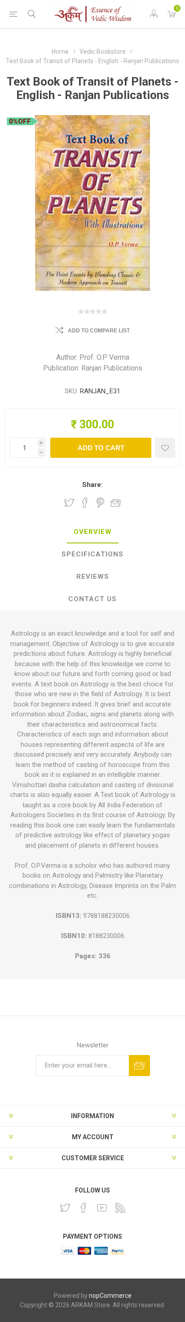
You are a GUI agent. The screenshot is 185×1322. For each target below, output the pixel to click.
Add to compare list (99, 330)
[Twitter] (65, 1208)
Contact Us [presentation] (92, 599)
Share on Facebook (85, 503)
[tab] (92, 532)
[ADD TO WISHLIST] (165, 448)
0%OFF (20, 121)
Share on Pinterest (100, 503)
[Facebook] (83, 1208)
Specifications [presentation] (92, 554)
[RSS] (120, 1208)
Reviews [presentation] (92, 577)
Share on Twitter (69, 503)
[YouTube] (102, 1208)
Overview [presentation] (93, 532)
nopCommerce (110, 1295)
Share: (92, 485)
